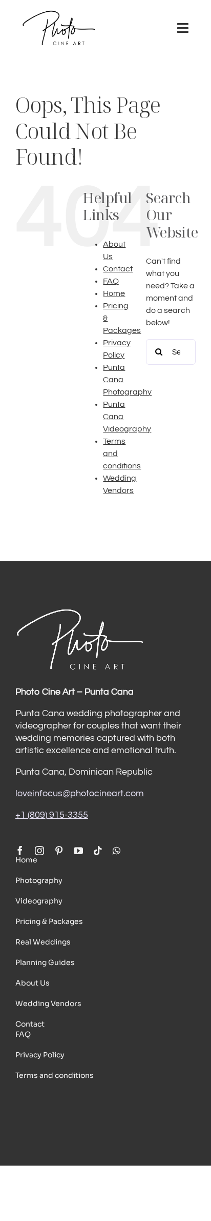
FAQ (111, 281)
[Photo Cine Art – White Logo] (79, 611)
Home (114, 293)
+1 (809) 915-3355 (51, 815)
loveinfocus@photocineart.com (79, 793)
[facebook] (20, 850)
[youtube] (78, 850)
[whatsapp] (116, 850)
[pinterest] (59, 850)
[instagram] (39, 850)
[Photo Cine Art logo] (58, 14)
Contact (118, 269)
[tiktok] (97, 850)
